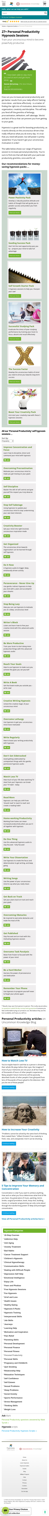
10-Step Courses (11, 1235)
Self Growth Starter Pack (21, 285)
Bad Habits (9, 1251)
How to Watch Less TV (14, 1060)
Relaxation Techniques (14, 1375)
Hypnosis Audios (24, 1465)
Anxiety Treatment (12, 1247)
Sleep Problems (11, 1390)
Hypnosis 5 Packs (12, 1309)
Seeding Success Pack (19, 243)
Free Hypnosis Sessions (15, 1289)
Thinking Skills (11, 1406)
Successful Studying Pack (21, 326)
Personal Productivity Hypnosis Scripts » (19, 1431)
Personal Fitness (11, 1351)
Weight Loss (9, 1409)
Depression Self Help (13, 1274)
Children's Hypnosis (13, 1258)
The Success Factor (18, 369)
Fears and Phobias (12, 1285)
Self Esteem (9, 1382)
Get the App (24, 1491)
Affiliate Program (24, 1474)
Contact (24, 1480)
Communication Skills (14, 1266)
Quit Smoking (10, 1367)
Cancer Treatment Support (16, 1255)
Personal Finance (12, 1347)
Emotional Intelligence (14, 1278)
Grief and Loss (11, 1297)
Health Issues (10, 1301)
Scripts (24, 1468)
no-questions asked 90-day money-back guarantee (19, 1008)
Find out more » (14, 213)
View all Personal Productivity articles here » (23, 1219)
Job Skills (8, 1320)
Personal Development (14, 1344)
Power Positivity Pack (20, 197)
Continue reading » (9, 1087)
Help (24, 1477)
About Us (24, 1460)
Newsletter (24, 1488)
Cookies (24, 1485)
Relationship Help (12, 1371)
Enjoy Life (8, 1282)
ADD (7, 460)
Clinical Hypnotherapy (14, 1262)
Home (24, 1457)
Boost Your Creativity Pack (22, 412)
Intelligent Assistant (15, 17)
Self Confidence (11, 1378)
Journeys (8, 1324)
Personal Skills (11, 1359)
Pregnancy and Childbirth (15, 1363)
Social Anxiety (10, 1394)
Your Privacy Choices (18, 1509)
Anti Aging (9, 1243)
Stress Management (13, 1402)
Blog (24, 1471)
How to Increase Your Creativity (20, 1129)
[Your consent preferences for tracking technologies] (45, 1512)
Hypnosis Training (12, 1313)
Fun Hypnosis (10, 1293)
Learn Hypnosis (24, 1463)
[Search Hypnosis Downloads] (45, 13)
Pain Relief (9, 1336)
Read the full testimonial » (13, 89)
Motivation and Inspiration (16, 1332)
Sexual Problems (11, 1386)
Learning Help (10, 1328)
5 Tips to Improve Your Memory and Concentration (23, 1187)
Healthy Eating (10, 1305)
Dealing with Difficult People (17, 1270)
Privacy (24, 1483)
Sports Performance (13, 1398)
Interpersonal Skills (13, 1316)
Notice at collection (11, 1513)
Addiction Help (11, 1239)
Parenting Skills (11, 1340)
